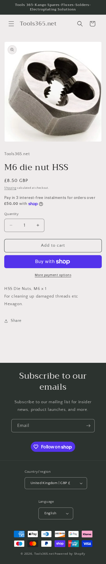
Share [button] (16, 320)
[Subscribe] (88, 425)
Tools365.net (44, 554)
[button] (11, 24)
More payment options (53, 275)
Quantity (11, 214)
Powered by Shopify (70, 554)
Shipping (10, 188)
